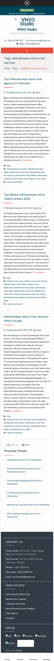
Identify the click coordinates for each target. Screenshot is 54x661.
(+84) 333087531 (25, 572)
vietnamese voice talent (25, 175)
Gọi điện (7, 659)
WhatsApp (46, 659)
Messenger (33, 659)
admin (38, 92)
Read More (28, 160)
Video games (12, 613)
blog (9, 165)
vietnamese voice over (19, 172)
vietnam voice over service (35, 281)
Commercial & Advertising (18, 594)
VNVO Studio (27, 29)
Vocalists (10, 618)
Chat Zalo (20, 659)
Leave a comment (14, 182)
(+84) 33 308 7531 (15, 40)
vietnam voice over (15, 281)
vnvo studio (41, 179)
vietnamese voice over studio (32, 294)
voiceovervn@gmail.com (40, 40)
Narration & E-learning (16, 599)
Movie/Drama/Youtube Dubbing (20, 608)
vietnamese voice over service (17, 426)
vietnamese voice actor (17, 169)
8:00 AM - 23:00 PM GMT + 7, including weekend (27, 14)
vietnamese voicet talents (24, 179)
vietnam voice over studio (15, 284)
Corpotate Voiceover (15, 604)
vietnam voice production (35, 419)
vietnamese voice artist (14, 423)
